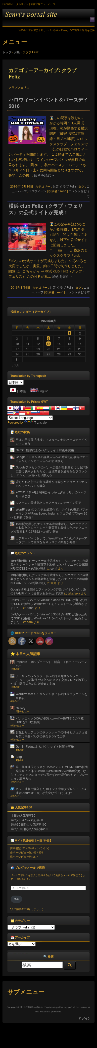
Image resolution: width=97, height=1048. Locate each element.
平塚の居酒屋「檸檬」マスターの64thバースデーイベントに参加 (51, 441)
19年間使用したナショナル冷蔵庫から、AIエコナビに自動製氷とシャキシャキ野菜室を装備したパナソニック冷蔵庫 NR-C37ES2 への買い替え (49, 527)
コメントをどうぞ (78, 292)
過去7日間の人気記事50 (27, 820)
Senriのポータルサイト (48, 18)
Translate (40, 422)
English (43, 391)
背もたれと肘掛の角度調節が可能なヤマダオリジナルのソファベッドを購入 (51, 483)
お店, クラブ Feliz (64, 186)
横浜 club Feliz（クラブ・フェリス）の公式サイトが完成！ (46, 209)
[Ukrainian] (64, 408)
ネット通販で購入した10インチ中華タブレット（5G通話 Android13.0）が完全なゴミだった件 (51, 790)
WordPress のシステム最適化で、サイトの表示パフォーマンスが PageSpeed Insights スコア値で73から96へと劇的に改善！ (49, 513)
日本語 (21, 391)
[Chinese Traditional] (40, 413)
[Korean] (58, 408)
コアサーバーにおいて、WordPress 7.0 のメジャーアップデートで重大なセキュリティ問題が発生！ (51, 540)
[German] (28, 408)
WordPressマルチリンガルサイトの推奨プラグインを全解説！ (51, 696)
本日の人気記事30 (23, 815)
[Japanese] (10, 408)
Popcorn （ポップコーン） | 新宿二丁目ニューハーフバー (51, 663)
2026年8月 (48, 321)
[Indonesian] (22, 413)
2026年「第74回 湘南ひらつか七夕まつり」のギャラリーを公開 (51, 494)
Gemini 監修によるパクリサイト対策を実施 (45, 450)
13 (48, 343)
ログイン (85, 1018)
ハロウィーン (37, 191)
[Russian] (34, 413)
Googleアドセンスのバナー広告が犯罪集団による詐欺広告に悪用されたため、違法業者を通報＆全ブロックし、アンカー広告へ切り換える (49, 471)
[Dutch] (46, 408)
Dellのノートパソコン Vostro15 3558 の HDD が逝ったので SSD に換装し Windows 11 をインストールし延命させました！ (48, 603)
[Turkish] (82, 408)
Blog (19, 756)
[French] (22, 408)
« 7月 (15, 365)
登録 (16, 899)
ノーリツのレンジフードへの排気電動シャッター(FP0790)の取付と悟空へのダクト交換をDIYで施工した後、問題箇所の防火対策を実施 (48, 680)
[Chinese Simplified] (46, 413)
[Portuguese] (52, 408)
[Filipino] (16, 413)
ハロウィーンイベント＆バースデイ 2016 (48, 102)
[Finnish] (76, 408)
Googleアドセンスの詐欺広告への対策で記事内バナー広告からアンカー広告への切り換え (52, 459)
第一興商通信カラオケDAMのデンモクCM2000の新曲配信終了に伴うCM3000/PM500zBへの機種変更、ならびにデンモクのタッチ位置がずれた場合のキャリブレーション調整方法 (49, 773)
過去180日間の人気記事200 (29, 829)
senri (53, 568)
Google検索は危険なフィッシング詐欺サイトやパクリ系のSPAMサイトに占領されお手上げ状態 (48, 591)
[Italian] (34, 408)
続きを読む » (44, 175)
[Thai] (10, 413)
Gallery (20, 708)
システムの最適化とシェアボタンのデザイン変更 (48, 502)
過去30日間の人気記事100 (29, 824)
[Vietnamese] (28, 413)
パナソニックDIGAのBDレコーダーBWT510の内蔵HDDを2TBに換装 (50, 720)
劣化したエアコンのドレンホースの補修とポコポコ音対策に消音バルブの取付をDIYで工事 (51, 734)
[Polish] (70, 408)
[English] (16, 408)
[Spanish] (40, 408)
